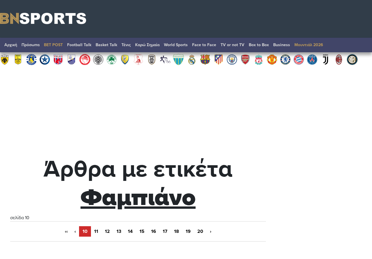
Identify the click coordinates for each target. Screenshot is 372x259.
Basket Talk (106, 44)
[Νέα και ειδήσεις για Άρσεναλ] (245, 59)
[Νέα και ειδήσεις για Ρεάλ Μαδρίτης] (191, 59)
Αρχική (10, 44)
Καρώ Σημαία (147, 44)
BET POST (53, 44)
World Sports (176, 44)
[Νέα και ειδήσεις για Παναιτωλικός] (124, 59)
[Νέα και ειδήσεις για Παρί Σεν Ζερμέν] (312, 59)
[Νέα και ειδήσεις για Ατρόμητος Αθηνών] (44, 59)
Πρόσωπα (31, 44)
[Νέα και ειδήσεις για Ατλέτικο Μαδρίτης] (218, 59)
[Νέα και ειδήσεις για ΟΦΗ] (98, 59)
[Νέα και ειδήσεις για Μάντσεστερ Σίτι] (231, 59)
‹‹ (66, 231)
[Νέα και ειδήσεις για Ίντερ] (352, 59)
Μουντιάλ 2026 (308, 44)
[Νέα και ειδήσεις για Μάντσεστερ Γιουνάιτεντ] (272, 59)
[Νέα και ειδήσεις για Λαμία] (71, 59)
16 (153, 231)
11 (96, 231)
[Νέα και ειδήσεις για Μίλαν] (338, 59)
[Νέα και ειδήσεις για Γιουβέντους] (325, 59)
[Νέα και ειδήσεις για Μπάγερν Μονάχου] (298, 59)
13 (119, 231)
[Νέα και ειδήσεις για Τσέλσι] (285, 59)
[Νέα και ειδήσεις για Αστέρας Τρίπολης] (31, 59)
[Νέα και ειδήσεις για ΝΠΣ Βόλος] (58, 59)
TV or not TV (232, 44)
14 (130, 231)
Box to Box (259, 44)
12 (107, 231)
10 (85, 231)
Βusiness (281, 44)
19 (188, 231)
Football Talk (79, 44)
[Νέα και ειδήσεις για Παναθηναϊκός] (111, 59)
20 (200, 231)
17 (165, 231)
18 (176, 231)
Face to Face (204, 44)
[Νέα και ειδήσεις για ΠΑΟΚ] (151, 59)
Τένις (126, 44)
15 (142, 231)
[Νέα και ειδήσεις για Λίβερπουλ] (258, 59)
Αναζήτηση (362, 46)
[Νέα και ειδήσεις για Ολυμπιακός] (84, 59)
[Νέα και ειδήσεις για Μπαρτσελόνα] (205, 59)
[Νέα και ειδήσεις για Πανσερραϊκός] (138, 59)
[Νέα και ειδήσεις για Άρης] (18, 59)
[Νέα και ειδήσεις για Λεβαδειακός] (178, 59)
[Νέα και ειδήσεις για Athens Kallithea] (165, 59)
